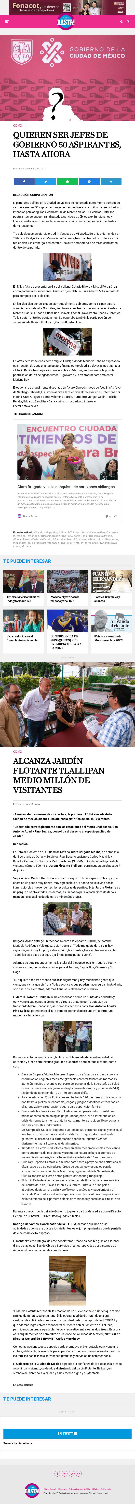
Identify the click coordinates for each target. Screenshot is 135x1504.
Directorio (62, 1489)
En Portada (106, 1489)
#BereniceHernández (26, 535)
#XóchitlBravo (108, 542)
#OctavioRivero (70, 542)
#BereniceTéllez (50, 535)
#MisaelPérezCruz (47, 542)
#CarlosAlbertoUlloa (74, 535)
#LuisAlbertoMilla (24, 542)
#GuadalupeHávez (85, 539)
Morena (26, 546)
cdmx (16, 546)
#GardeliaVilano (62, 539)
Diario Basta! (50, 1489)
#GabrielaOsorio (41, 539)
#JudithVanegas (108, 539)
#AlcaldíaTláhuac (69, 532)
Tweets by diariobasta (17, 1443)
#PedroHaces (89, 542)
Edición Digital (75, 1489)
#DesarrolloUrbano (100, 535)
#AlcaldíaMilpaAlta (45, 532)
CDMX (87, 1489)
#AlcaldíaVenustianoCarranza (99, 532)
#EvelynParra (21, 539)
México (95, 1489)
